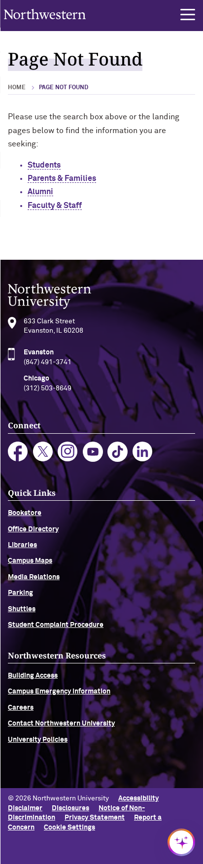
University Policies (38, 739)
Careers (21, 707)
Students (44, 165)
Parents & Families (62, 178)
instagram (68, 452)
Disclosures (70, 808)
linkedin (143, 452)
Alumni (40, 192)
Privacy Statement (95, 817)
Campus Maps (30, 560)
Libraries (22, 545)
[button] (187, 15)
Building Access (33, 675)
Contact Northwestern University (61, 723)
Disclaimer (25, 808)
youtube (93, 452)
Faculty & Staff (55, 205)
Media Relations (34, 577)
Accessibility (138, 798)
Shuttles (21, 609)
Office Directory (33, 529)
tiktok (117, 452)
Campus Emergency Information (59, 691)
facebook (18, 452)
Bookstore (24, 513)
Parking (20, 592)
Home (17, 88)
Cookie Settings (69, 827)
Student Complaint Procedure (55, 625)
